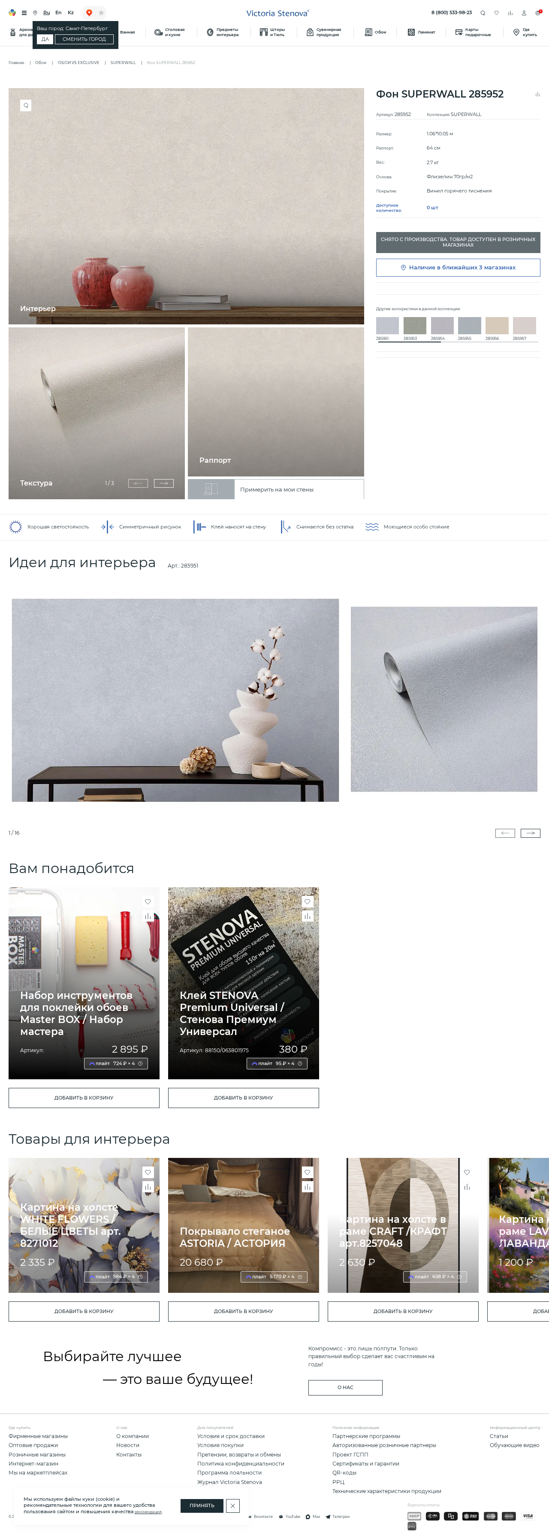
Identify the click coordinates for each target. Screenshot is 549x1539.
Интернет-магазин (33, 1463)
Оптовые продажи (33, 1445)
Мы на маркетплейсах (38, 1472)
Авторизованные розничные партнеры (384, 1445)
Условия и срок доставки (231, 1436)
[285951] (274, 700)
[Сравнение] (510, 12)
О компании (132, 1436)
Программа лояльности (229, 1472)
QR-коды (344, 1472)
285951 (189, 565)
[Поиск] (483, 12)
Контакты (129, 1454)
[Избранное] (496, 12)
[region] (189, 293)
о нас (345, 1387)
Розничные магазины (37, 1454)
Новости (127, 1445)
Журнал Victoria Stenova (229, 1482)
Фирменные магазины (38, 1436)
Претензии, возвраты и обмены (239, 1454)
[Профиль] (524, 12)
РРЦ (338, 1482)
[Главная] (278, 13)
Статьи (499, 1436)
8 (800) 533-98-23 (451, 12)
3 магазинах (497, 267)
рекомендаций (148, 1512)
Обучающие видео (515, 1445)
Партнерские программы (366, 1436)
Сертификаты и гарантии (365, 1463)
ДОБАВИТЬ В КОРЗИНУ (84, 1098)
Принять (202, 1505)
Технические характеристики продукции (386, 1491)
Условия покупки (220, 1445)
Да (45, 39)
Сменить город (84, 39)
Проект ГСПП (350, 1454)
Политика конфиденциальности (240, 1463)
